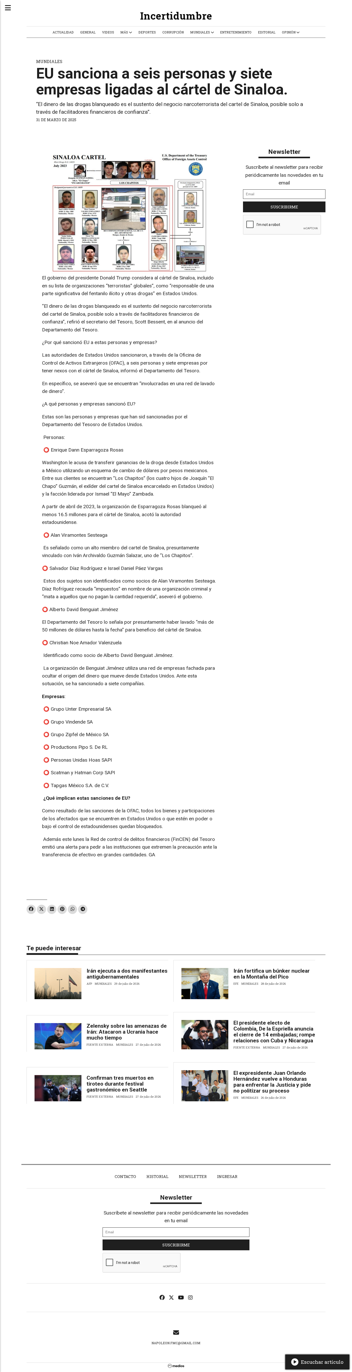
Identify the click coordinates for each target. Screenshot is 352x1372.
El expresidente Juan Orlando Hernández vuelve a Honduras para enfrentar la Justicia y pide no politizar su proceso (272, 1082)
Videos (108, 32)
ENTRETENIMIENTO (236, 32)
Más (124, 32)
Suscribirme (284, 206)
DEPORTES (147, 32)
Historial (157, 1176)
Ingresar (227, 1176)
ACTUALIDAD (63, 32)
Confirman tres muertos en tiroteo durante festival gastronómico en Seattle (120, 1084)
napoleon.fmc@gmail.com (176, 1343)
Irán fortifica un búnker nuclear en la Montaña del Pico (271, 974)
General (88, 32)
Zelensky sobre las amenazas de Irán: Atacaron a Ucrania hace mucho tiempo (127, 1032)
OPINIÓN (289, 32)
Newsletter (284, 151)
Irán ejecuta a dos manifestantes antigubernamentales (127, 974)
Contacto (125, 1176)
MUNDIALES (200, 32)
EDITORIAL (266, 32)
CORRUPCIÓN (173, 32)
